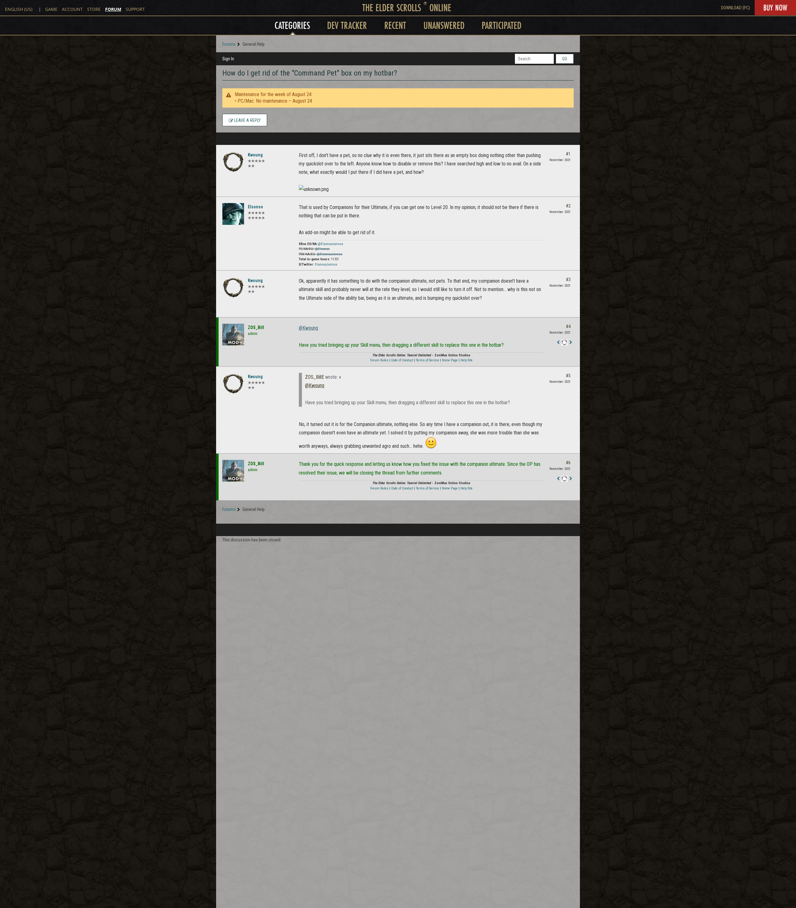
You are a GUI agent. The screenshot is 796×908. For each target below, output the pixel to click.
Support (135, 9)
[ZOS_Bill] (233, 334)
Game (51, 9)
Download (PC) (735, 7)
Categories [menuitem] (292, 25)
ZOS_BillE (314, 377)
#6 (568, 462)
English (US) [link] (18, 9)
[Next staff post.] (570, 342)
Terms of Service (427, 360)
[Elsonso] (233, 214)
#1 (568, 153)
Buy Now (775, 7)
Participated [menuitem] (501, 25)
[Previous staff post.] (558, 342)
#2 (568, 205)
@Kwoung (308, 328)
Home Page (450, 360)
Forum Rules (379, 360)
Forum (113, 9)
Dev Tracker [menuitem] (347, 25)
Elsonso (255, 206)
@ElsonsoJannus (330, 244)
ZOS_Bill (256, 327)
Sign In (228, 58)
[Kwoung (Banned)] (233, 162)
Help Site (466, 360)
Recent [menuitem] (395, 25)
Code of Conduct (402, 360)
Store (94, 9)
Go (564, 58)
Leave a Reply (247, 120)
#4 (568, 326)
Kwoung (255, 154)
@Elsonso (322, 249)
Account (72, 9)
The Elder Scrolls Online (406, 7)
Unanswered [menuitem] (444, 25)
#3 (568, 279)
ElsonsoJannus (326, 264)
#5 (568, 375)
